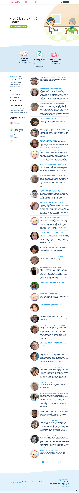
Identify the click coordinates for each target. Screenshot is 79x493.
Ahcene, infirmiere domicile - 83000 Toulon (52, 129)
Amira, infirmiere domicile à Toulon (50, 217)
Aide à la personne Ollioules (15, 114)
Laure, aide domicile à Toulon (48, 410)
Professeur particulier (18, 127)
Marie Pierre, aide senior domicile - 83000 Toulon (54, 393)
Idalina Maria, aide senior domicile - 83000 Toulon (54, 257)
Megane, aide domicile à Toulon (49, 293)
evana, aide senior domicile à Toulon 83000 (52, 326)
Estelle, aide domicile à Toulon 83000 (50, 353)
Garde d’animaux (17, 141)
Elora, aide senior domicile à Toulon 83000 (52, 103)
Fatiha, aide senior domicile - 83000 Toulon (52, 175)
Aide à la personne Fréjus (15, 84)
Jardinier (16, 122)
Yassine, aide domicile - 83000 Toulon (51, 151)
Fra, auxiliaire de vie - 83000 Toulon (50, 421)
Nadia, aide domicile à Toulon (48, 140)
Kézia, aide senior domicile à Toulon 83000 (52, 246)
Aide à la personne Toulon (15, 102)
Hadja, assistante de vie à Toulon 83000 (51, 202)
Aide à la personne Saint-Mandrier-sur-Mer (18, 112)
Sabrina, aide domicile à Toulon (49, 383)
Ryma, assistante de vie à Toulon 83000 (51, 232)
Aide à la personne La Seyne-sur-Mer (17, 80)
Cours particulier (17, 131)
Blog (23, 481)
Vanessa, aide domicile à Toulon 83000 (51, 88)
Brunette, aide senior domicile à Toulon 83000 (53, 315)
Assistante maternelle (18, 136)
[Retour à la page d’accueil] (15, 2)
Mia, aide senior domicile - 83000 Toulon (51, 368)
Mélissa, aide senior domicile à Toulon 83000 (53, 164)
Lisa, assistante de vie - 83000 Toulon (50, 267)
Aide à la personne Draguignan (16, 86)
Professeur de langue (18, 129)
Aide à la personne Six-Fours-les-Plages (18, 87)
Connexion (58, 2)
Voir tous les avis (65, 486)
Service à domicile (17, 123)
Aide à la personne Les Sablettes (16, 110)
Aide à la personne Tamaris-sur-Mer (17, 108)
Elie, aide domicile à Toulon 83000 (49, 190)
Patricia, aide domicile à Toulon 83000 (51, 342)
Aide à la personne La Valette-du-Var (17, 107)
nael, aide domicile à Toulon (48, 118)
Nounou (15, 134)
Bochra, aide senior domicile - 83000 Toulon (52, 282)
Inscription (66, 2)
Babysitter (16, 137)
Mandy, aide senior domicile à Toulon (50, 304)
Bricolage (16, 124)
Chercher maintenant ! (20, 26)
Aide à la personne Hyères (15, 82)
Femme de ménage (18, 121)
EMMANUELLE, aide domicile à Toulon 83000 (53, 77)
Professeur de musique (18, 130)
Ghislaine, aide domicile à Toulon (49, 450)
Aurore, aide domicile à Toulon (48, 435)
